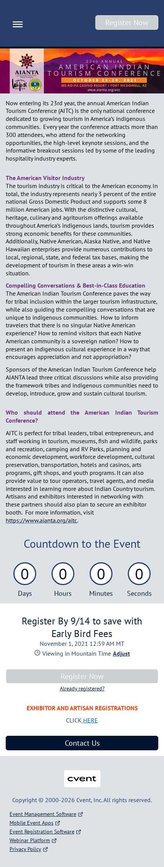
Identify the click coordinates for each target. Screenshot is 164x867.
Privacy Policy (25, 849)
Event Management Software (43, 814)
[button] (16, 23)
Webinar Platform (30, 840)
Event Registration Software (42, 831)
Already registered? (82, 688)
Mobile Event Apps (31, 822)
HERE (90, 720)
